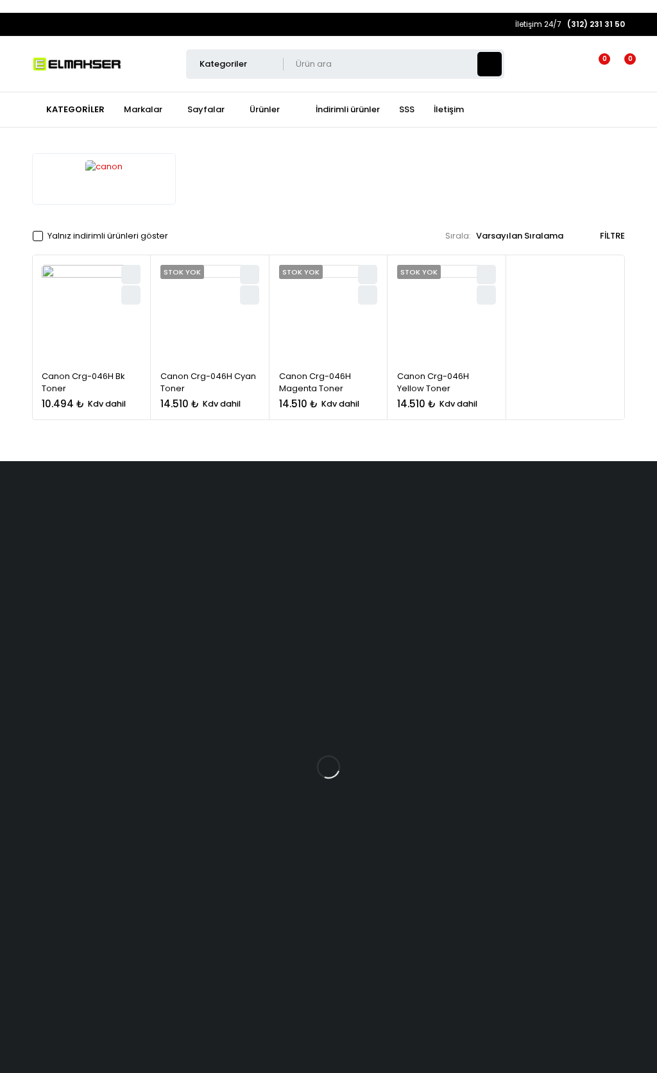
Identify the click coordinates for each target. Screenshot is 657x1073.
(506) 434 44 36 (80, 733)
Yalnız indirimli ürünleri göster (107, 236)
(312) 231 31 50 (73, 763)
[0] (620, 64)
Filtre (612, 236)
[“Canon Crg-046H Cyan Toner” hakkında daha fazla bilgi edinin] (249, 295)
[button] (131, 295)
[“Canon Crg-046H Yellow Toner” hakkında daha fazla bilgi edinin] (486, 295)
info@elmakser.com (92, 710)
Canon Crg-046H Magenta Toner (315, 382)
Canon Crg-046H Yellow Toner (433, 382)
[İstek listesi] (597, 64)
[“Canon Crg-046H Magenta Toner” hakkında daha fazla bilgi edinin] (367, 295)
